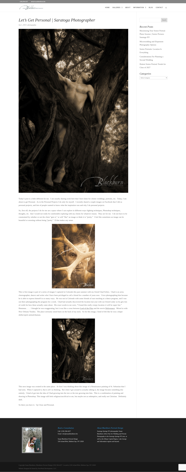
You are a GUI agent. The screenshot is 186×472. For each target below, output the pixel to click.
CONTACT (159, 7)
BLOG (151, 7)
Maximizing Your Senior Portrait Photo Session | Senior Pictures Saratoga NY (152, 34)
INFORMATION (138, 7)
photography (32, 25)
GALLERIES (116, 7)
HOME (107, 7)
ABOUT (127, 7)
